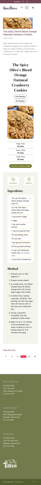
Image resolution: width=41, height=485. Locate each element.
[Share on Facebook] (6, 356)
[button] (30, 198)
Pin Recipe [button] (20, 101)
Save (24, 356)
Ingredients (13, 183)
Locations (17, 1)
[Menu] (26, 7)
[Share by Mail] (35, 356)
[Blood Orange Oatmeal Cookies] (17, 23)
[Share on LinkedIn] (29, 356)
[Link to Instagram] (36, 481)
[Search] (21, 7)
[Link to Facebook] (33, 481)
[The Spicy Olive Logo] (10, 7)
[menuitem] (17, 1)
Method (29, 183)
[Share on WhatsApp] (18, 356)
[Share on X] (12, 356)
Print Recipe (20, 96)
